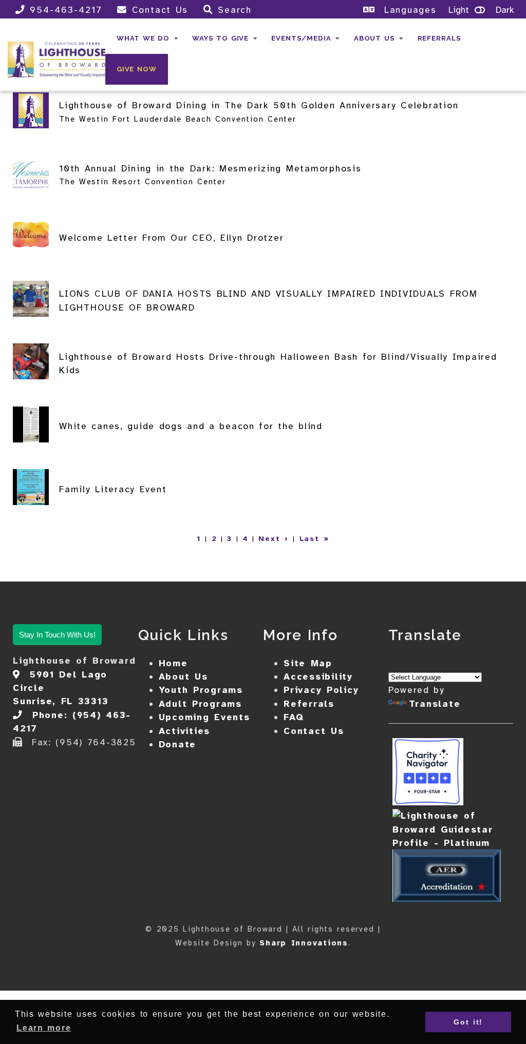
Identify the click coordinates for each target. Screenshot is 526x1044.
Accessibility (318, 676)
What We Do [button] (143, 38)
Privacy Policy (321, 689)
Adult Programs (200, 703)
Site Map (308, 663)
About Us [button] (374, 38)
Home (173, 663)
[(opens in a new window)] (427, 802)
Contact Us (160, 9)
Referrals (439, 38)
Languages (408, 9)
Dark (505, 9)
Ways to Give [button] (220, 38)
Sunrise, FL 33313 (60, 701)
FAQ (294, 717)
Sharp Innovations (303, 943)
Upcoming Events (204, 717)
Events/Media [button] (301, 38)
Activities (185, 731)
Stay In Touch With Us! (57, 634)
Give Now (137, 69)
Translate (435, 703)
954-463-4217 (66, 9)
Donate (178, 744)
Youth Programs (201, 689)
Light (458, 9)
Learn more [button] (43, 1027)
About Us (183, 676)
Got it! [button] (468, 1022)
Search (235, 9)
